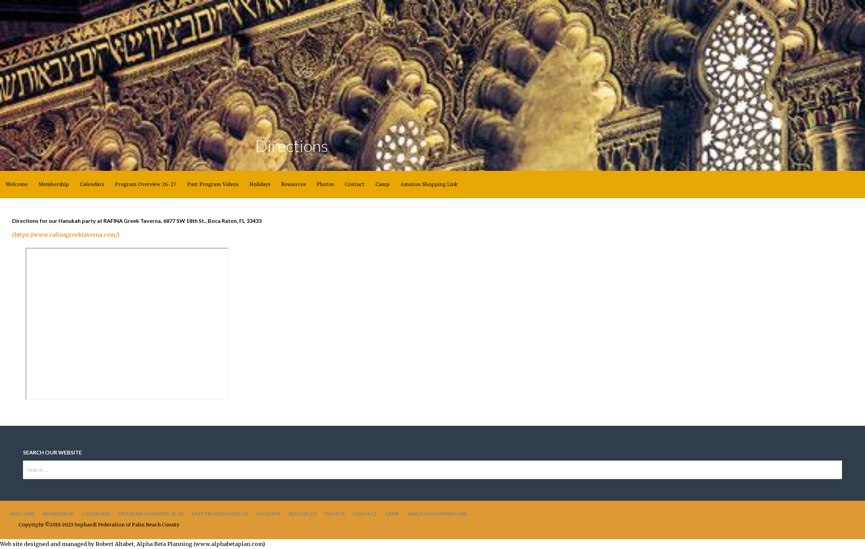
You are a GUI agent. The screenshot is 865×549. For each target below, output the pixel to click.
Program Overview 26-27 (145, 184)
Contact (355, 184)
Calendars (92, 184)
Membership (54, 184)
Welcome (16, 184)
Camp (382, 184)
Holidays (259, 184)
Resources (293, 184)
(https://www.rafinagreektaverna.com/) (66, 234)
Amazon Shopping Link (429, 184)
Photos (325, 184)
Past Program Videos (213, 184)
